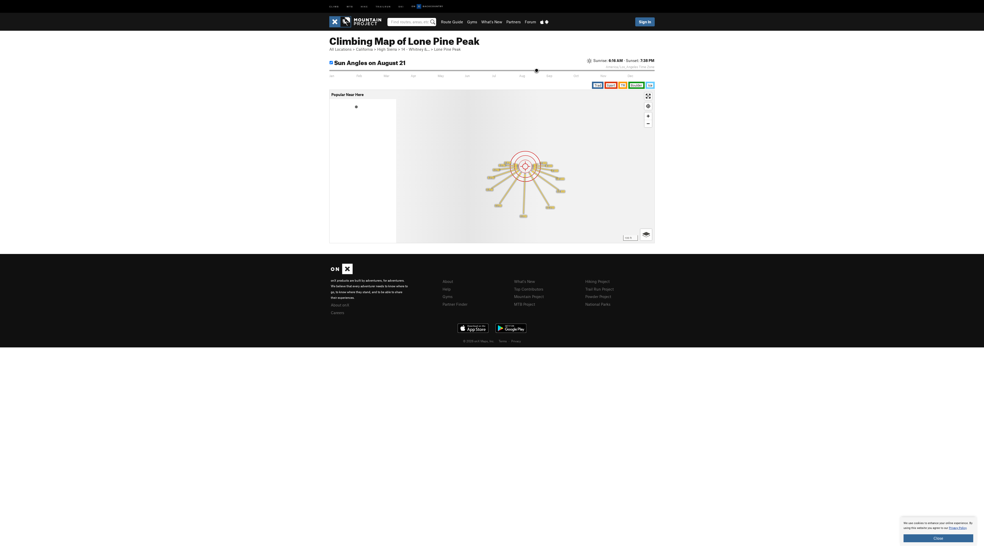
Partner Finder (455, 304)
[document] (938, 531)
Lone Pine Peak (447, 49)
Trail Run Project (599, 289)
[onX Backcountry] (427, 6)
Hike (364, 6)
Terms (503, 341)
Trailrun (383, 6)
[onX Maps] (342, 272)
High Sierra (387, 49)
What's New (491, 21)
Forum (530, 21)
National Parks (597, 304)
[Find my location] (648, 106)
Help (447, 289)
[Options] (646, 234)
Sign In (645, 21)
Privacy (516, 341)
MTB (350, 6)
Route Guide (452, 21)
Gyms (472, 21)
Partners (513, 21)
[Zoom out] (648, 123)
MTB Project (524, 304)
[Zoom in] (648, 116)
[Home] (357, 21)
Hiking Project (597, 281)
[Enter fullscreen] (648, 96)
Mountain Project (529, 296)
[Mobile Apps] (544, 21)
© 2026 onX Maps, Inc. (478, 341)
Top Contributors (528, 289)
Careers (337, 312)
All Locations (340, 49)
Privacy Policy (958, 528)
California (364, 49)
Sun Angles (369, 62)
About (448, 281)
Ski (401, 6)
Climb (334, 6)
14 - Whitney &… (415, 49)
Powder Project (598, 296)
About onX (340, 305)
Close (938, 538)
